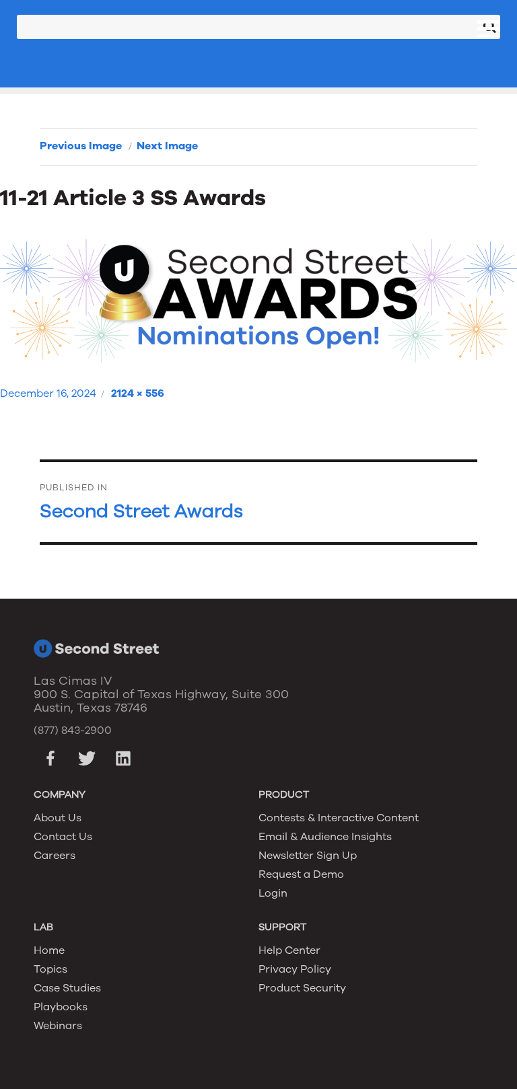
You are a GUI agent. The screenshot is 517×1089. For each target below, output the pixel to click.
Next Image (167, 146)
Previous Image (81, 146)
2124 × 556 (137, 393)
